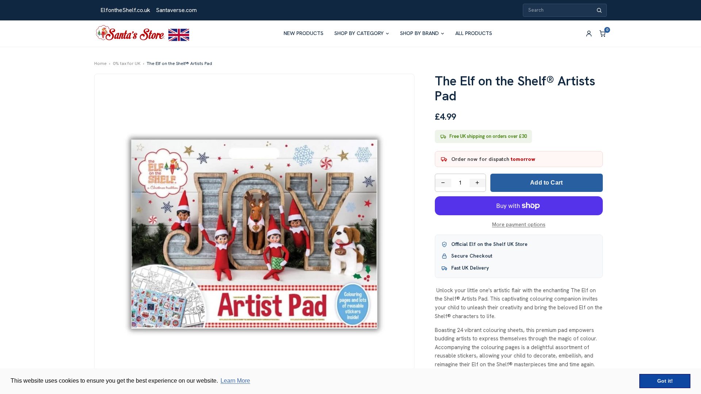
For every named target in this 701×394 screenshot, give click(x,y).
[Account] (589, 34)
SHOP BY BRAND (419, 33)
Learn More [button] (235, 381)
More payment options (518, 224)
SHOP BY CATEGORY (359, 33)
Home (100, 63)
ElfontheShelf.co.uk (125, 10)
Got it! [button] (665, 381)
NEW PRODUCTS (303, 33)
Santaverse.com (176, 10)
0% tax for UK (127, 63)
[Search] (599, 10)
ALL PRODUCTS (473, 33)
